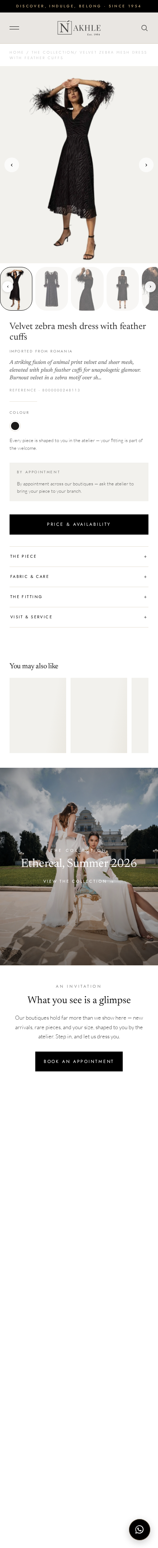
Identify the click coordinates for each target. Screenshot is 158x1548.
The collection (53, 52)
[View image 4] (123, 288)
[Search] (142, 28)
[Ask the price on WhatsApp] (139, 1529)
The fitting (79, 597)
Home (17, 52)
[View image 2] (51, 288)
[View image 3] (87, 288)
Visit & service (79, 617)
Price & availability (79, 524)
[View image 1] (16, 288)
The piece (79, 556)
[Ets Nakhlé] (79, 28)
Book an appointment (79, 1061)
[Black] (15, 425)
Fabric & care (79, 577)
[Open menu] (17, 28)
